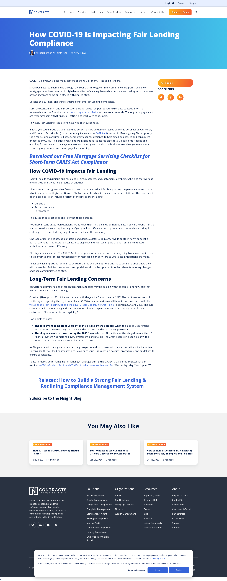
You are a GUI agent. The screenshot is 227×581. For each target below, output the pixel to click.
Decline (179, 570)
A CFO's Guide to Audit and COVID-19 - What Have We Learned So (76, 365)
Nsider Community (153, 523)
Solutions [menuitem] (69, 12)
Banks (118, 495)
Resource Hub (151, 500)
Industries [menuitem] (97, 12)
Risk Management (95, 495)
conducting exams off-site (83, 112)
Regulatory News (152, 495)
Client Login (178, 504)
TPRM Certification (153, 527)
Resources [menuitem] (130, 12)
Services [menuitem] (82, 12)
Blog (146, 513)
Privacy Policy (159, 558)
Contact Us (177, 500)
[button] (196, 12)
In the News (178, 518)
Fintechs (119, 509)
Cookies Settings (136, 570)
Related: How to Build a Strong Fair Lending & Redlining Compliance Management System (92, 383)
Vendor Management (97, 500)
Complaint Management (98, 509)
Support (193, 3)
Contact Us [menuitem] (157, 12)
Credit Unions (122, 500)
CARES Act (101, 133)
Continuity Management (99, 527)
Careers (181, 3)
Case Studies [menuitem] (114, 12)
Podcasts (148, 518)
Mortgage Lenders (124, 504)
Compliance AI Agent (97, 513)
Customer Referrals (182, 509)
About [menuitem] (143, 12)
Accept (158, 570)
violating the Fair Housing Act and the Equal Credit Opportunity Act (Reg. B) (72, 304)
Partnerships (178, 513)
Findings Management (98, 518)
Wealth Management (125, 513)
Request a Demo (180, 12)
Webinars (148, 504)
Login (168, 3)
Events (147, 509)
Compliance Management (99, 504)
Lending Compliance (97, 532)
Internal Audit (93, 523)
